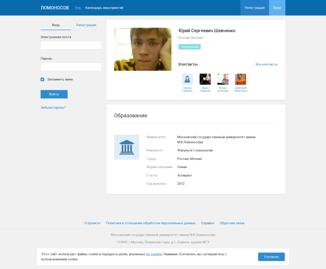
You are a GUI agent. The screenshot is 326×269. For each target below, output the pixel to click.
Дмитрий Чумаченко (240, 89)
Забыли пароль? (53, 108)
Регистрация (255, 8)
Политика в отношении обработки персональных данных (150, 223)
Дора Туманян (205, 89)
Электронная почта (56, 37)
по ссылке (154, 254)
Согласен (271, 257)
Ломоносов (55, 8)
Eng (78, 8)
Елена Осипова (222, 89)
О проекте (92, 223)
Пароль (46, 58)
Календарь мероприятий (104, 8)
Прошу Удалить (187, 89)
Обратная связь (232, 223)
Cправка (207, 223)
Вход (277, 8)
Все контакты (267, 64)
